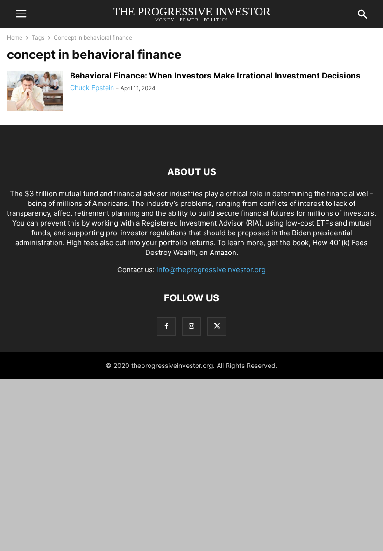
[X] (216, 326)
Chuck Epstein (92, 88)
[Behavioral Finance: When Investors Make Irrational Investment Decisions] (35, 94)
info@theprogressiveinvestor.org (211, 269)
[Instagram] (191, 326)
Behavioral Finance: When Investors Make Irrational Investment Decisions (215, 75)
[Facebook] (166, 326)
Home (14, 37)
